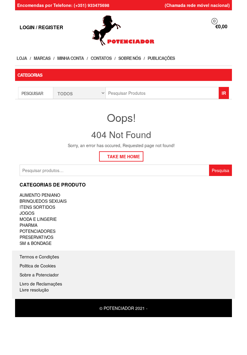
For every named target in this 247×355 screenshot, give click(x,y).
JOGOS (27, 213)
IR (224, 93)
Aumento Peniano (40, 195)
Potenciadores (37, 231)
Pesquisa (220, 170)
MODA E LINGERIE (38, 219)
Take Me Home (123, 156)
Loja (22, 58)
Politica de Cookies (38, 266)
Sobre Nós (129, 58)
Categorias (29, 75)
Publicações (161, 58)
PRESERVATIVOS (36, 237)
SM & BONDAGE (36, 243)
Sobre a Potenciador (39, 275)
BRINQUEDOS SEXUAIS (43, 201)
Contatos (101, 58)
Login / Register (41, 27)
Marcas (42, 58)
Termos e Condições (39, 257)
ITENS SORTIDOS (37, 207)
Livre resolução (34, 290)
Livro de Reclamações (41, 284)
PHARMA (28, 225)
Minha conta (70, 58)
